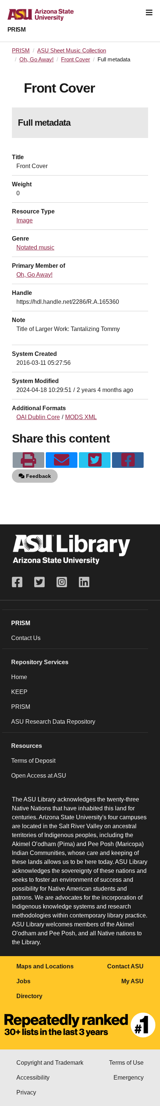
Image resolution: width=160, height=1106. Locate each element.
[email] (61, 460)
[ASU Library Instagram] (62, 582)
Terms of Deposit (33, 761)
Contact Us (26, 638)
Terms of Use (126, 1063)
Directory (29, 996)
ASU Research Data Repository (53, 721)
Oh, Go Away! (36, 59)
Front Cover (75, 59)
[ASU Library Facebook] (20, 582)
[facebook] (128, 460)
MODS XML (81, 417)
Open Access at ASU (38, 775)
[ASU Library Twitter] (39, 582)
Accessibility (32, 1077)
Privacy (26, 1092)
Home (19, 677)
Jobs (23, 981)
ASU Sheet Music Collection (71, 51)
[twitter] (95, 460)
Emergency (128, 1077)
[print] (28, 460)
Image (24, 220)
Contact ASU (125, 966)
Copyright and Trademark (49, 1063)
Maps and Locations (45, 966)
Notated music (35, 247)
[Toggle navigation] (149, 12)
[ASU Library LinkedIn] (84, 582)
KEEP (19, 692)
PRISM (16, 29)
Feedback (38, 476)
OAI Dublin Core (38, 417)
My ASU (132, 981)
